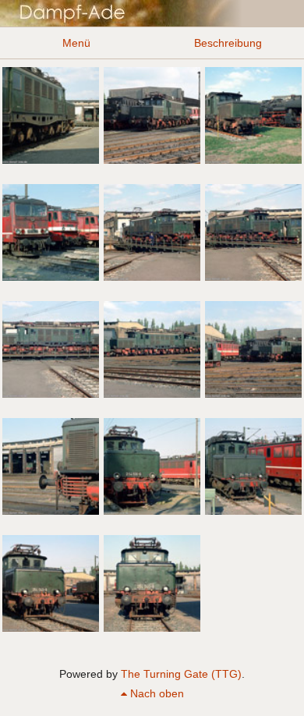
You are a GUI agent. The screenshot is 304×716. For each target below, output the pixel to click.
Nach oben (155, 693)
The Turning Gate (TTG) (181, 674)
